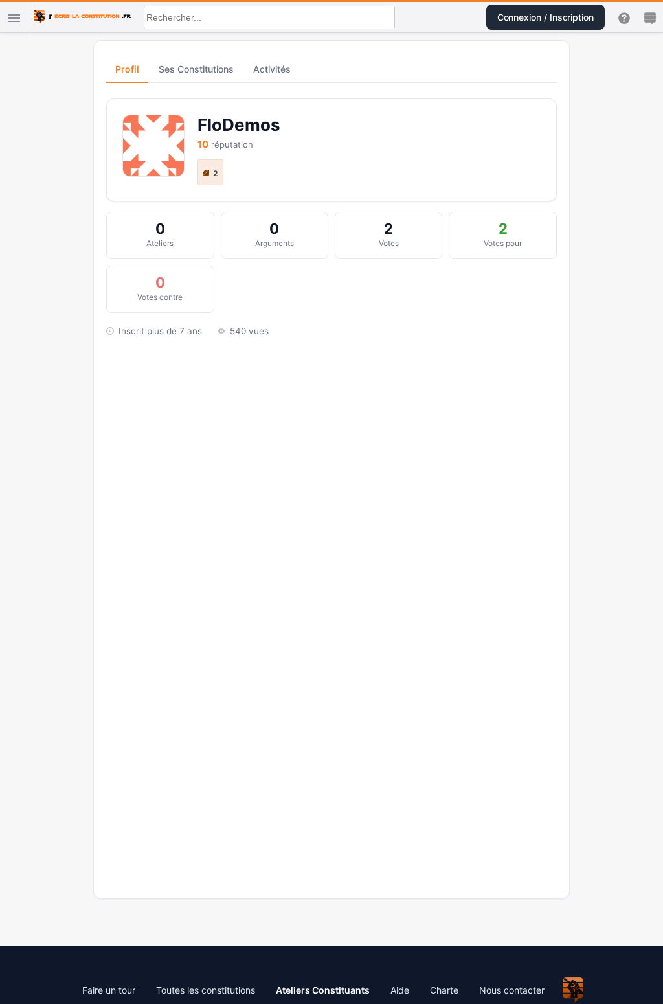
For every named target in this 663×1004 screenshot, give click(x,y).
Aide (399, 990)
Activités (272, 68)
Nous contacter (512, 990)
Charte (444, 990)
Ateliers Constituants (323, 990)
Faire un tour (108, 990)
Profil (127, 68)
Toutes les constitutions (205, 990)
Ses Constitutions (196, 68)
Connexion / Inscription (545, 17)
